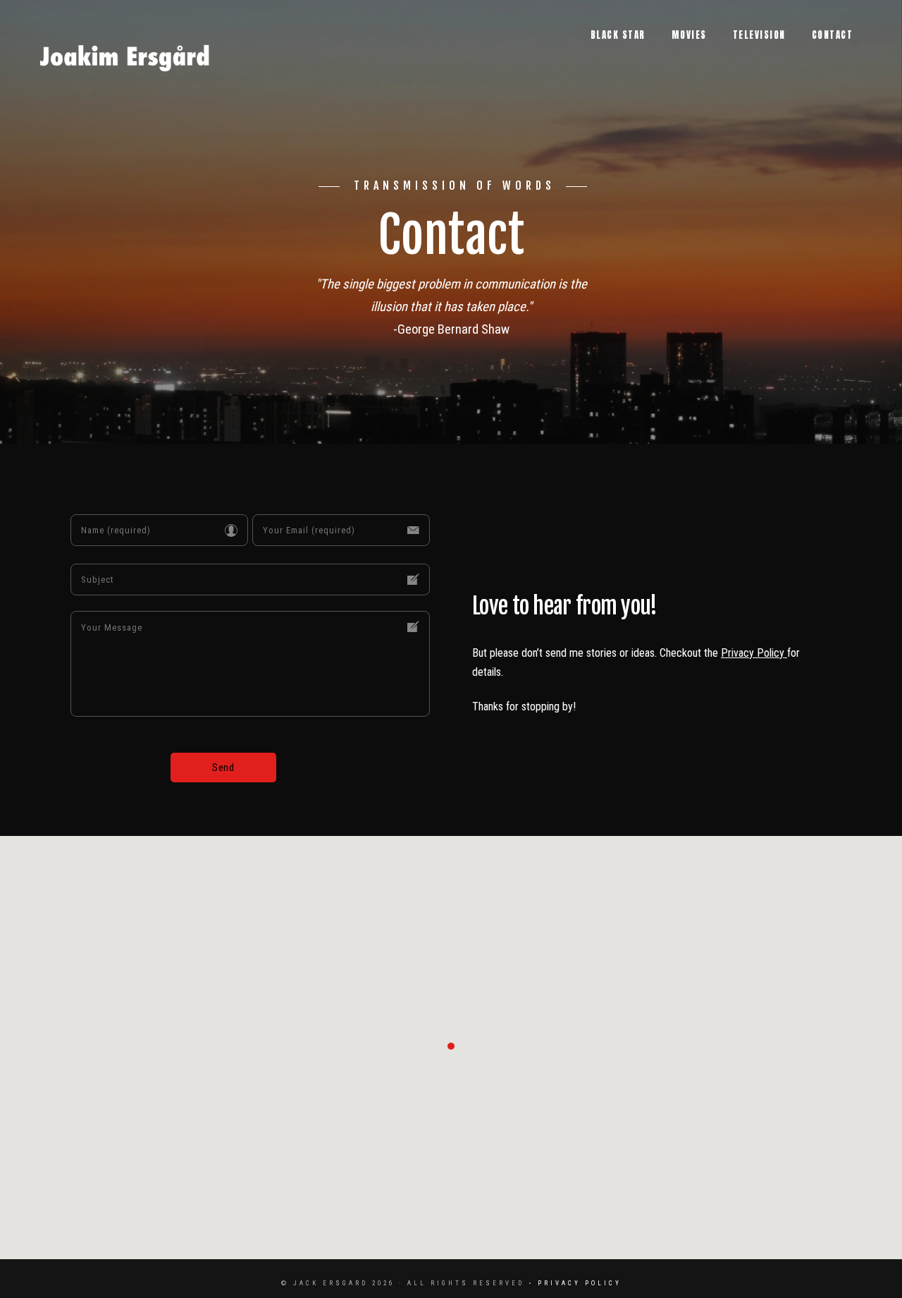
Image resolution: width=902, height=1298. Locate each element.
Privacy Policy (754, 653)
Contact (832, 35)
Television (759, 35)
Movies (689, 35)
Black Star (618, 35)
